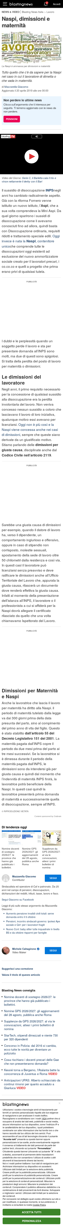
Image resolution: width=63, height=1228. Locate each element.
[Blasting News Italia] (21, 4)
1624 (44, 1118)
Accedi (56, 4)
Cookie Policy (39, 1204)
